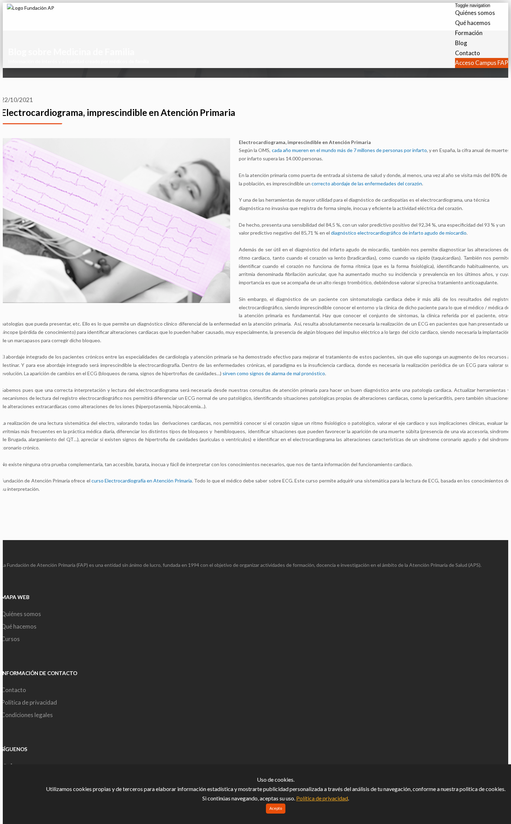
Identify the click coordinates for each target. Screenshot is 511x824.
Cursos (10, 638)
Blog (461, 43)
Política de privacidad (29, 702)
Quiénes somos (475, 12)
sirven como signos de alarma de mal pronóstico (273, 373)
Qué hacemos (472, 22)
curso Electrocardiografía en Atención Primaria (141, 481)
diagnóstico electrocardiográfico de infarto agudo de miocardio (399, 233)
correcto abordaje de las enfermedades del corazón (366, 183)
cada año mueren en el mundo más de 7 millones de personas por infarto (349, 150)
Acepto (275, 808)
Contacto (467, 53)
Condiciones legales (27, 714)
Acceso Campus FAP (481, 62)
